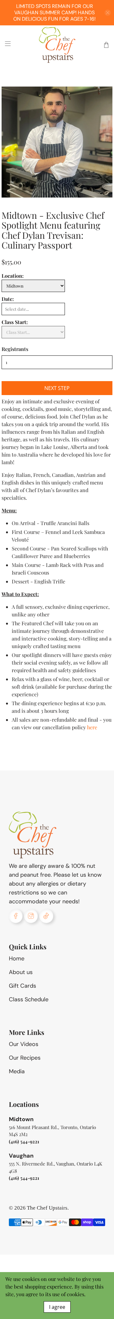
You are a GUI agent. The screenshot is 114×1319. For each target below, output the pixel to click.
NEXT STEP (57, 388)
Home (16, 958)
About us (21, 972)
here (92, 727)
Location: (13, 275)
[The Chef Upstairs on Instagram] (31, 916)
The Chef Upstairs (47, 1208)
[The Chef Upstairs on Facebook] (15, 916)
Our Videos (23, 1044)
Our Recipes (25, 1058)
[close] (107, 13)
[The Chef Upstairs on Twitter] (46, 916)
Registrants (15, 349)
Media (17, 1071)
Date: (8, 299)
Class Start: (15, 322)
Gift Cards (22, 986)
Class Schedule (28, 999)
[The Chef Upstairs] (57, 45)
